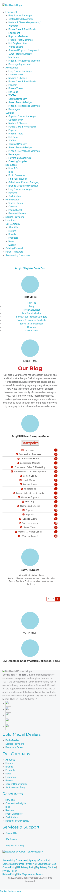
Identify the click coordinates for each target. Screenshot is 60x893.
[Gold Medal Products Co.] (12, 5)
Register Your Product (17, 820)
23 (56, 510)
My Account (11, 839)
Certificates (32, 330)
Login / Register (25, 268)
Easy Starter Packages (32, 323)
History (9, 763)
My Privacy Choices (46, 867)
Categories (30, 443)
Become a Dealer (15, 747)
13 (56, 467)
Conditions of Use (47, 864)
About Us (10, 759)
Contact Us (11, 833)
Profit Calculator (31, 309)
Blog (31, 306)
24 (56, 497)
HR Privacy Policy (26, 867)
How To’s (31, 302)
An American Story (16, 787)
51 (56, 458)
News (8, 773)
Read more (31, 590)
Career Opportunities (17, 784)
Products (10, 770)
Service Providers (15, 744)
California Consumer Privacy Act (19, 864)
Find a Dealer (12, 740)
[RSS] (23, 450)
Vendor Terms (35, 874)
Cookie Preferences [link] (10, 891)
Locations (11, 777)
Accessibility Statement (15, 860)
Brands (9, 766)
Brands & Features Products (31, 320)
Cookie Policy (9, 867)
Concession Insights (16, 803)
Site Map (22, 874)
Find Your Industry (31, 313)
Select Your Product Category (31, 316)
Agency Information (39, 860)
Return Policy (9, 874)
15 (56, 523)
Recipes (31, 327)
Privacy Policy (9, 871)
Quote (37, 268)
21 (56, 527)
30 (56, 454)
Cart (43, 268)
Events (9, 780)
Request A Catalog (15, 846)
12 (56, 471)
